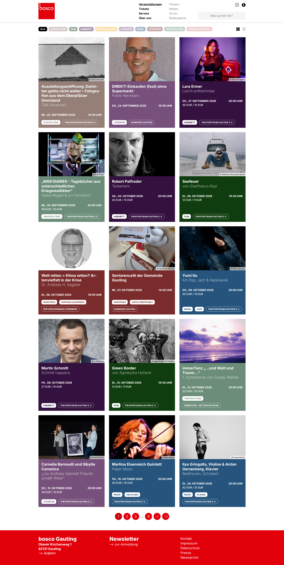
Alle (42, 29)
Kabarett (86, 29)
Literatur (126, 29)
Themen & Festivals (199, 29)
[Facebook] (244, 5)
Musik (140, 29)
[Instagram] (237, 5)
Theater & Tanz (174, 29)
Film (73, 29)
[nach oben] (275, 556)
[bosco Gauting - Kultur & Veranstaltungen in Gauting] (46, 11)
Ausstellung (58, 29)
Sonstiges (155, 29)
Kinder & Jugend (106, 29)
